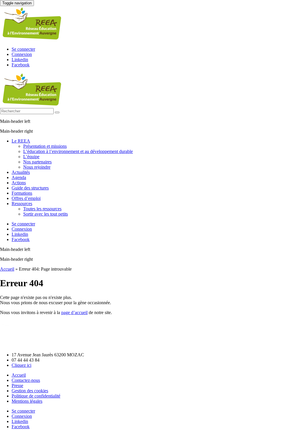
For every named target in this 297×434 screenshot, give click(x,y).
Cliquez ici (21, 365)
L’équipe (31, 156)
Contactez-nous (26, 380)
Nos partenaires (37, 161)
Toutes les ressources (42, 208)
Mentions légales (27, 401)
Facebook (21, 64)
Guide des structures (30, 187)
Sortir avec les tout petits (45, 213)
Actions (19, 182)
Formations (22, 193)
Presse (17, 385)
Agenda (19, 177)
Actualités (21, 172)
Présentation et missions (45, 146)
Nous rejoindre (36, 167)
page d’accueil (74, 312)
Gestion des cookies (30, 390)
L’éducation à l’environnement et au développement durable (78, 151)
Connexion (22, 54)
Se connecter (23, 49)
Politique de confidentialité (36, 395)
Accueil (7, 269)
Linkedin (20, 59)
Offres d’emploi (26, 198)
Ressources (22, 203)
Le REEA (21, 140)
